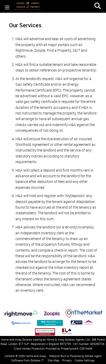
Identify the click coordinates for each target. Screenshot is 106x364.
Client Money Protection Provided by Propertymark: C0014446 (53, 348)
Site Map (53, 360)
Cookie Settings (85, 360)
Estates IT (37, 360)
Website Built (57, 356)
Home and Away (35, 356)
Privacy (67, 360)
